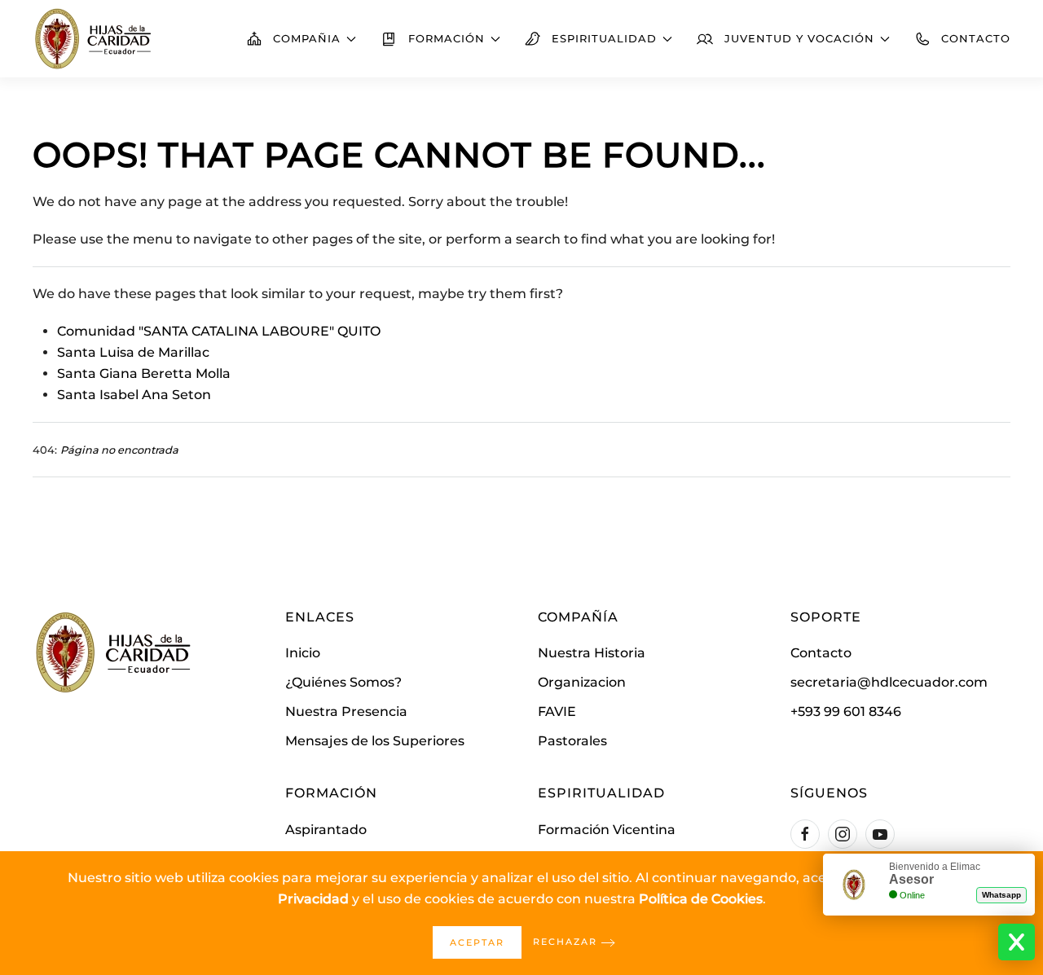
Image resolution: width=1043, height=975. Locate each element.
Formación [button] (446, 38)
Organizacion (582, 682)
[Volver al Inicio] (94, 38)
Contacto (975, 38)
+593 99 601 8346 (845, 711)
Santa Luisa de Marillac (133, 352)
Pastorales (572, 741)
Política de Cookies (701, 899)
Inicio (302, 653)
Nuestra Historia (591, 653)
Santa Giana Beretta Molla (144, 373)
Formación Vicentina (607, 829)
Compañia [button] (307, 38)
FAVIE (557, 711)
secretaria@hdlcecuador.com (889, 682)
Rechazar (565, 941)
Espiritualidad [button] (604, 38)
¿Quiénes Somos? (343, 682)
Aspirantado (326, 829)
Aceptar (477, 942)
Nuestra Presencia (346, 711)
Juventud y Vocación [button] (799, 38)
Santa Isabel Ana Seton (134, 394)
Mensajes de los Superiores (374, 741)
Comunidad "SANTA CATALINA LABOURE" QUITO (219, 331)
